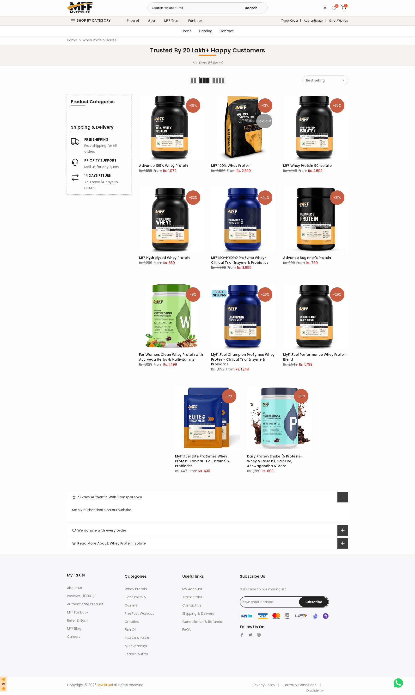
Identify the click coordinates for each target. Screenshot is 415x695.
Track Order (289, 21)
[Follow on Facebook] (242, 635)
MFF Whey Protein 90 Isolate (307, 165)
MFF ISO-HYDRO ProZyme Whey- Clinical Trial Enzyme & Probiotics (240, 260)
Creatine (132, 621)
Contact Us (191, 605)
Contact (227, 31)
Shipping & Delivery (198, 613)
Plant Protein (135, 597)
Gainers (131, 605)
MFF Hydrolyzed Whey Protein (164, 257)
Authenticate (313, 21)
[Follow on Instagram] (259, 635)
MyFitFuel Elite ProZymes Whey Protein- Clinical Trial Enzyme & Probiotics (202, 461)
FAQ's (186, 629)
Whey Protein (136, 589)
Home (187, 31)
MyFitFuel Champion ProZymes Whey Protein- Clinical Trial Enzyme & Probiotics (243, 359)
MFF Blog (74, 628)
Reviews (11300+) (81, 596)
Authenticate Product (85, 604)
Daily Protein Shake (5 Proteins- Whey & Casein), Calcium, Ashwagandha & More (274, 461)
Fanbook (195, 20)
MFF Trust (172, 20)
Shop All (133, 20)
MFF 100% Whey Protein (230, 165)
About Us (74, 587)
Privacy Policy (264, 684)
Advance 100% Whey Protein (163, 165)
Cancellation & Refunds (202, 621)
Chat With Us (338, 21)
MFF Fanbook (77, 612)
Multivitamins (136, 646)
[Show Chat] (399, 683)
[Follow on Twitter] (250, 635)
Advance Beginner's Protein (307, 257)
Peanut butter (136, 654)
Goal (152, 20)
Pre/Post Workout (139, 613)
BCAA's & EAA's (137, 637)
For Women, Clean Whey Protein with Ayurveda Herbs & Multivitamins (171, 357)
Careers (73, 636)
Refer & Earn (77, 620)
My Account (192, 589)
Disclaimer (315, 690)
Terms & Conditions (299, 684)
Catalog (205, 31)
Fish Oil (130, 629)
